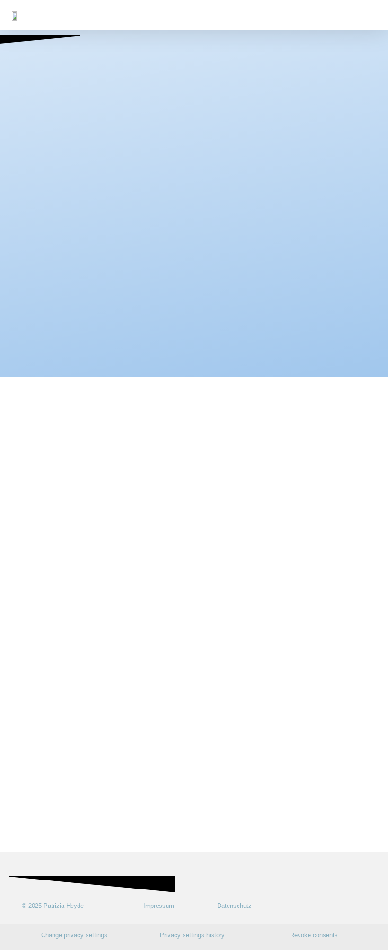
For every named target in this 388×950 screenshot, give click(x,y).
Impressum (158, 905)
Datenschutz (234, 905)
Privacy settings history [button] (192, 935)
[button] (373, 15)
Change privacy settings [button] (74, 935)
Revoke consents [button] (314, 935)
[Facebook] (351, 906)
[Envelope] (368, 906)
